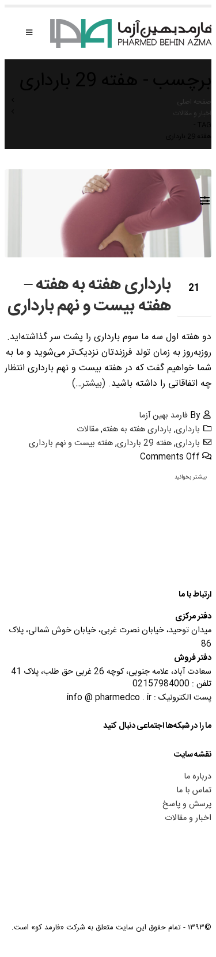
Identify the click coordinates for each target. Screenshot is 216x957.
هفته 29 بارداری (144, 443)
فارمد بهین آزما (163, 416)
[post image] (108, 213)
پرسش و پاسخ (186, 804)
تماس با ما (193, 791)
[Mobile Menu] (29, 33)
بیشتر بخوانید (191, 477)
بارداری (188, 429)
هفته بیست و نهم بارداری (71, 443)
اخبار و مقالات (188, 818)
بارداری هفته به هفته (137, 429)
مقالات (87, 429)
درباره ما (197, 777)
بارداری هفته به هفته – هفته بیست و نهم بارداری (89, 295)
